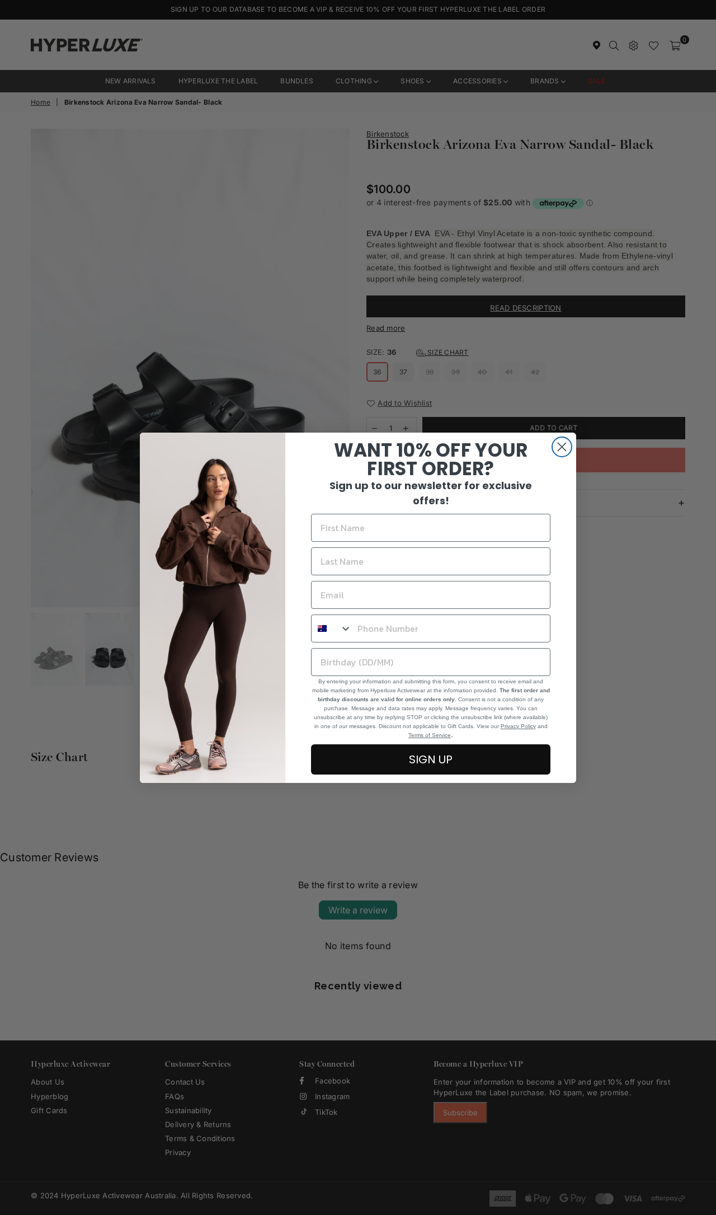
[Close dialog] (562, 447)
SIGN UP (431, 759)
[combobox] (332, 628)
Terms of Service (429, 735)
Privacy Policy (518, 726)
